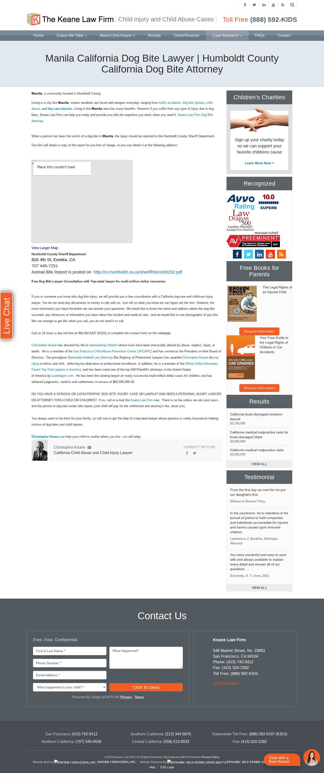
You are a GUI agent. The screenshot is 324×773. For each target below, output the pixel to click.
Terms (139, 697)
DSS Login (167, 767)
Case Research (226, 35)
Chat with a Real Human (279, 759)
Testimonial (259, 477)
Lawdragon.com (62, 375)
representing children (103, 345)
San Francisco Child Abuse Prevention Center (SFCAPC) (113, 351)
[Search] (292, 5)
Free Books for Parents (259, 271)
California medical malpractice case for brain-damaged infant (259, 436)
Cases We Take (70, 35)
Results (154, 35)
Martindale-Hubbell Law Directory (90, 357)
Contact (284, 35)
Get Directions (225, 683)
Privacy (126, 697)
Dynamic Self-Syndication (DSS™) (253, 762)
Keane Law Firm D (190, 115)
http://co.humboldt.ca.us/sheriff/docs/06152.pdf (138, 272)
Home (38, 35)
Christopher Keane (45, 345)
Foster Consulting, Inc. (116, 762)
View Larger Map (45, 248)
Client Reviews (186, 35)
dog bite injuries (193, 103)
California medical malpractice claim (257, 452)
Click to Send (146, 687)
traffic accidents (170, 103)
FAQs (259, 35)
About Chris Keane (116, 35)
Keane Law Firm (141, 400)
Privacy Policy (210, 757)
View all (259, 464)
